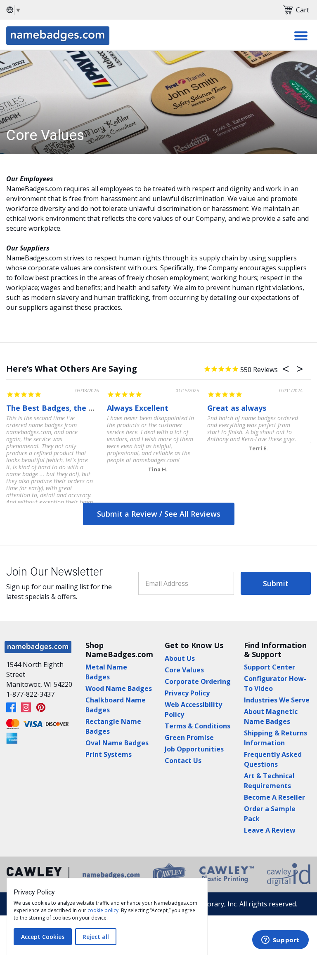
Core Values (184, 669)
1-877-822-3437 (30, 694)
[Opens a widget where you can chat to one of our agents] (280, 940)
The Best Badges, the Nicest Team (70, 408)
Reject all (96, 937)
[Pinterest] (41, 707)
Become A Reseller (274, 797)
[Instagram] (26, 707)
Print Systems (108, 754)
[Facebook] (11, 707)
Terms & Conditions (197, 725)
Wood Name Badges (118, 688)
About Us (180, 658)
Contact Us (183, 760)
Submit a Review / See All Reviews (158, 514)
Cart (302, 9)
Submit (276, 583)
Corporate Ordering (198, 681)
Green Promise (189, 737)
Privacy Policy (187, 693)
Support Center (269, 667)
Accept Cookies (42, 937)
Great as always (236, 408)
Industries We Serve (277, 700)
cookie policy (103, 910)
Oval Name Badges (117, 742)
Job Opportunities (194, 749)
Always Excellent (137, 408)
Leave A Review (270, 830)
